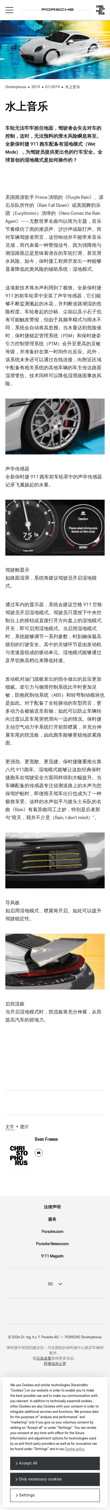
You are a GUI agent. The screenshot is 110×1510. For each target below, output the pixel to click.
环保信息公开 (55, 1364)
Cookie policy (74, 1449)
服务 (52, 1219)
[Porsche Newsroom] (57, 6)
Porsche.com (52, 1232)
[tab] (11, 1127)
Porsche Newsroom (52, 1244)
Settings (27, 1495)
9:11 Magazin (52, 1256)
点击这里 (43, 1358)
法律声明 (52, 1207)
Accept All (28, 1463)
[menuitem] (55, 1207)
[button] (9, 10)
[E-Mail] (39, 1153)
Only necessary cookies (40, 1479)
